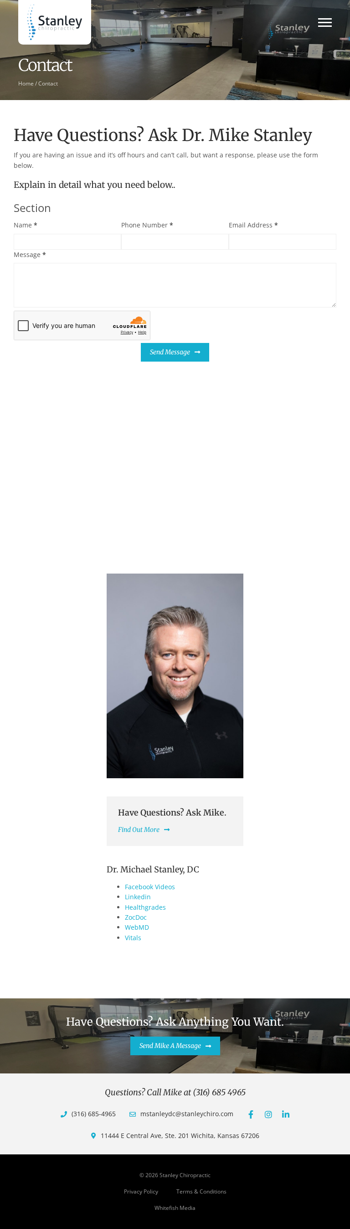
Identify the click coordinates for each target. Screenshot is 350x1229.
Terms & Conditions (201, 1191)
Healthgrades (145, 907)
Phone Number (147, 225)
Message (30, 254)
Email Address (253, 225)
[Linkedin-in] (286, 1114)
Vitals (133, 937)
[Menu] (325, 22)
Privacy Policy (141, 1191)
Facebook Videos (150, 886)
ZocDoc (136, 917)
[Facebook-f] (251, 1114)
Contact (48, 83)
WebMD (137, 927)
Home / (27, 83)
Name (25, 225)
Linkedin (138, 896)
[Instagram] (268, 1114)
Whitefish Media (175, 1208)
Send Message (170, 352)
